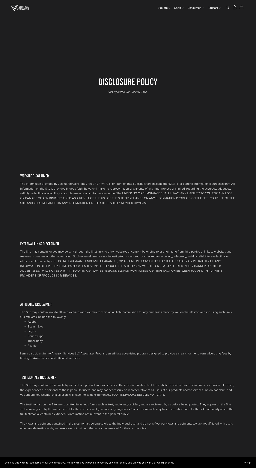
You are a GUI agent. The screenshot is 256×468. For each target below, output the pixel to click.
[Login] (234, 7)
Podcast (213, 8)
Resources (194, 8)
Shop (178, 8)
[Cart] (243, 7)
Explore (163, 8)
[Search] (227, 7)
